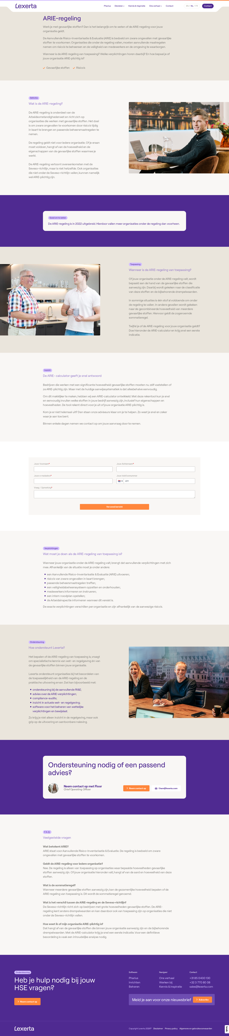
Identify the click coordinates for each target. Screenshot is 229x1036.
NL (192, 5)
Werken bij (165, 982)
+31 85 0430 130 (200, 978)
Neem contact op (137, 788)
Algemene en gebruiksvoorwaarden (195, 1028)
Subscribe (204, 999)
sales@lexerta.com (201, 986)
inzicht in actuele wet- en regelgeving (56, 702)
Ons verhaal (154, 5)
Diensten (119, 5)
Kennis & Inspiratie (136, 5)
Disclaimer (158, 1028)
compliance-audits (44, 698)
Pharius (107, 5)
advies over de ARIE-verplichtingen (54, 694)
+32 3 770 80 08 (200, 982)
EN (187, 5)
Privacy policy (171, 1028)
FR (196, 5)
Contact (169, 5)
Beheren (134, 986)
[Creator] (227, 1029)
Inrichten (134, 982)
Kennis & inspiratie (170, 986)
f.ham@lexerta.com (168, 788)
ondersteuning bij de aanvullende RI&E (57, 689)
